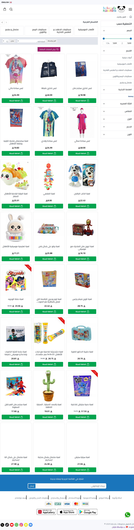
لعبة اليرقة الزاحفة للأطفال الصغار (15, 195)
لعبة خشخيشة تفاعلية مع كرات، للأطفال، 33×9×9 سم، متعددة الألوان (49, 353)
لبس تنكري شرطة (49, 88)
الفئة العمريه (126, 103)
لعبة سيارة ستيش (82, 457)
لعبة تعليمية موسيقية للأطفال (15, 246)
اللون (129, 134)
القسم (129, 51)
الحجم (129, 127)
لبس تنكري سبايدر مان (82, 88)
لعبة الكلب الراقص (82, 194)
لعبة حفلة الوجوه (15, 299)
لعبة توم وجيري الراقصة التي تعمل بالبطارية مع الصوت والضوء (49, 300)
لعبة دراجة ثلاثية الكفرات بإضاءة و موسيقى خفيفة (16, 353)
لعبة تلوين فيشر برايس (82, 299)
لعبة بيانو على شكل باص (49, 246)
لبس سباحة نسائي (82, 141)
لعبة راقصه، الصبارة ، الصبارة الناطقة (49, 405)
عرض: (12, 40)
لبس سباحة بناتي (16, 88)
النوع (130, 119)
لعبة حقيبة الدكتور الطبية (82, 352)
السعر (129, 30)
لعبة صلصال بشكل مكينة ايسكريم (49, 458)
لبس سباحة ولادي (49, 141)
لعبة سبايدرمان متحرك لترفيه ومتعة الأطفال (16, 142)
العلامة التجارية (125, 89)
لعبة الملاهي (49, 194)
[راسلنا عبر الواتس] (123, 514)
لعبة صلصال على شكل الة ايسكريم (15, 458)
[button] (6, 22)
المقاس (128, 111)
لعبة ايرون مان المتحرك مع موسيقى (82, 247)
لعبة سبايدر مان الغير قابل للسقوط (16, 405)
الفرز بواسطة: (51, 40)
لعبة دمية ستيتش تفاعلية (82, 404)
